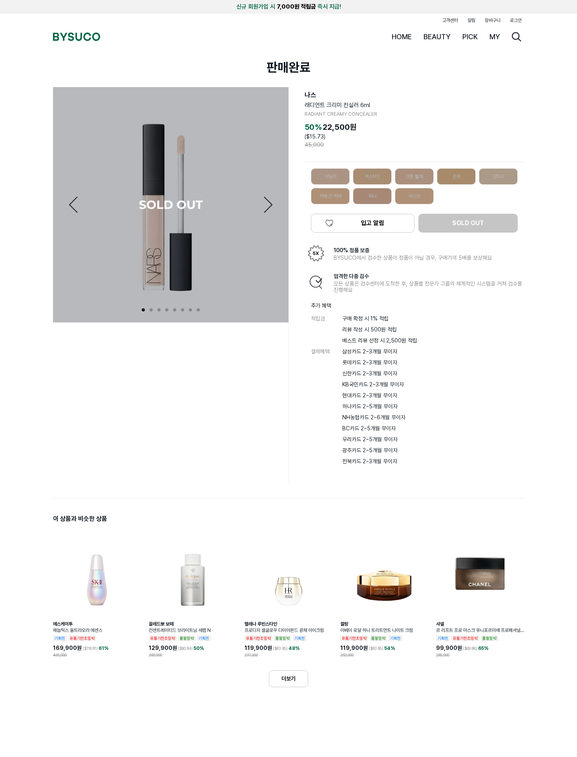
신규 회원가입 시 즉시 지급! (288, 6)
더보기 (288, 678)
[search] (516, 37)
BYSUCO (76, 37)
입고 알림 (372, 223)
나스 (310, 95)
